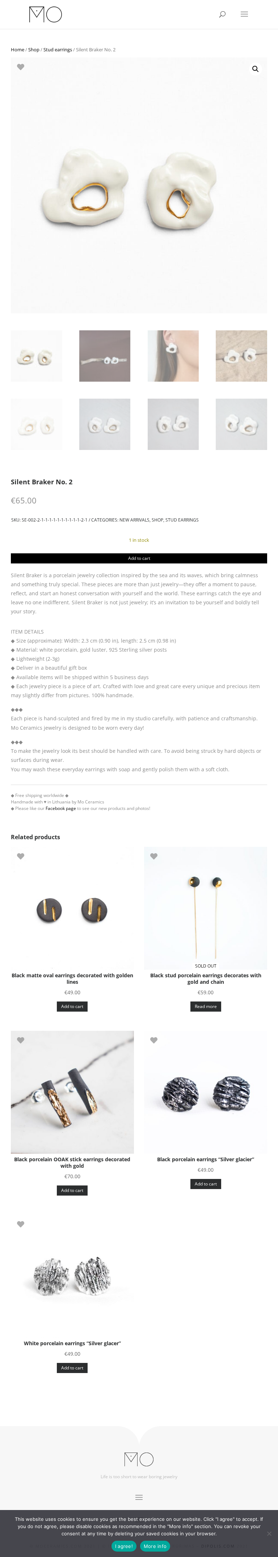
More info (155, 1546)
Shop (33, 49)
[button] (255, 69)
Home (17, 49)
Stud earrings (57, 49)
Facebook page (61, 808)
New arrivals (134, 520)
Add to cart (139, 558)
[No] (269, 1533)
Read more (206, 1006)
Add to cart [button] (72, 1006)
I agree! (124, 1546)
